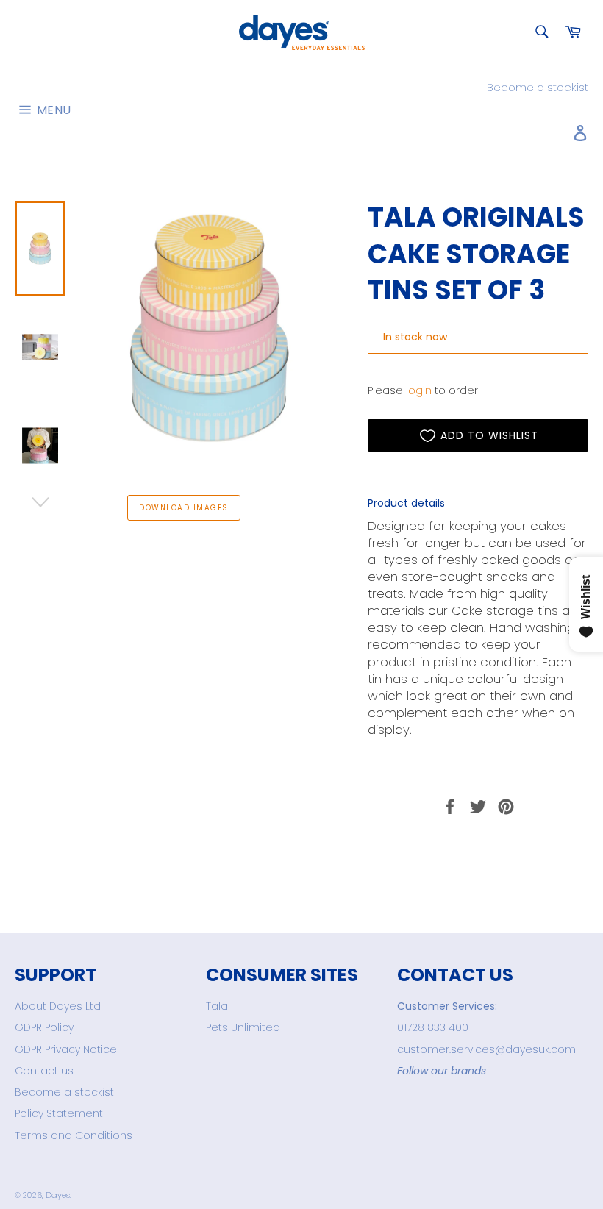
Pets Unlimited (243, 1027)
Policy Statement (59, 1113)
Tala (217, 1006)
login (419, 390)
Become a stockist (537, 87)
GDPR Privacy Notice (66, 1049)
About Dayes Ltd (58, 1006)
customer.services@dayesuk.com (486, 1049)
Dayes (58, 1195)
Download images (183, 508)
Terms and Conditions (73, 1135)
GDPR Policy (44, 1027)
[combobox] (540, 32)
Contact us (44, 1070)
